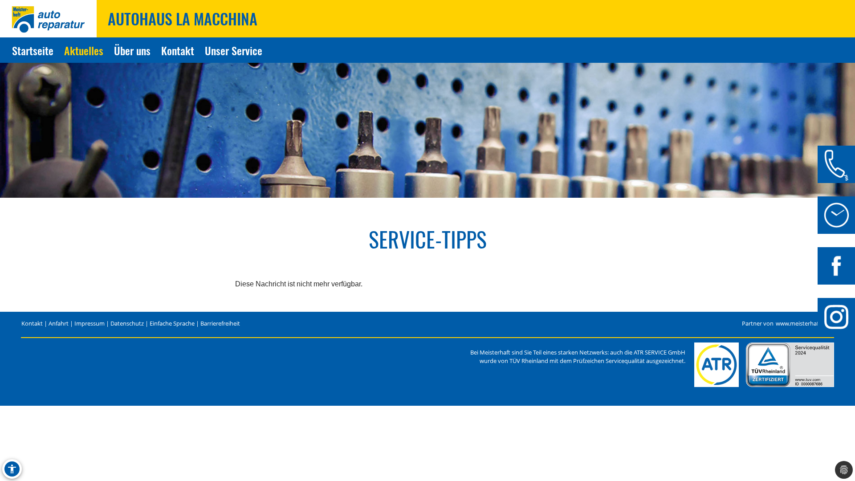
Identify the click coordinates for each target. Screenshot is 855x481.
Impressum (89, 323)
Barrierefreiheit (220, 323)
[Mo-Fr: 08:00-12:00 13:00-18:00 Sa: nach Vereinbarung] (836, 215)
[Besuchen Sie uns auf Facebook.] (836, 266)
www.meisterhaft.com (805, 323)
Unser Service (233, 50)
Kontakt (177, 50)
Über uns (132, 50)
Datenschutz (127, 323)
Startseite (32, 50)
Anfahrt (59, 323)
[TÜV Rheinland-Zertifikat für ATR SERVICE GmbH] (790, 364)
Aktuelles (83, 50)
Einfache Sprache (172, 323)
